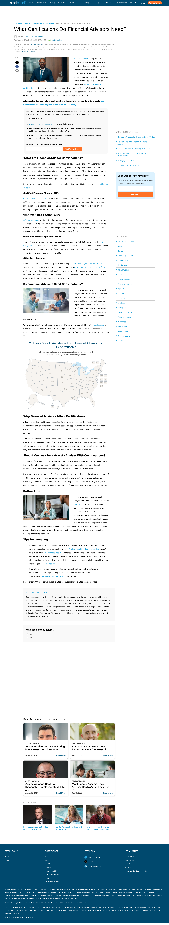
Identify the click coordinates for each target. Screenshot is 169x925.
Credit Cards (123, 260)
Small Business (123, 331)
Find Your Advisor (72, 149)
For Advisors (108, 3)
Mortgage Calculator (126, 160)
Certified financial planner (34, 198)
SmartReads (122, 3)
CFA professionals (31, 220)
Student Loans (123, 336)
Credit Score (123, 265)
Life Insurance (123, 303)
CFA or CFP (79, 504)
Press (47, 878)
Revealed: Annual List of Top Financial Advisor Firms (35, 828)
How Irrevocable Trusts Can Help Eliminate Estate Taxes (98, 828)
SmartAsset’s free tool (53, 553)
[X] (17, 62)
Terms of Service (131, 857)
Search (47, 857)
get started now (49, 564)
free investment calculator (52, 576)
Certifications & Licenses (45, 23)
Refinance (121, 322)
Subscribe (135, 195)
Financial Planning (57, 3)
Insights (120, 289)
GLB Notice (129, 867)
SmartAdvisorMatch (52, 882)
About (47, 860)
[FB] (17, 66)
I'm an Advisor (140, 3)
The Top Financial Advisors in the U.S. (133, 149)
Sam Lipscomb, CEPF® (36, 592)
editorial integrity (36, 44)
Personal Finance (124, 312)
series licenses (98, 325)
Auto (119, 246)
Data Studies (123, 270)
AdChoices (128, 864)
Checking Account (125, 256)
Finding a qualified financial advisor (84, 549)
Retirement (41, 3)
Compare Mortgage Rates (128, 165)
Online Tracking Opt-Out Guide (136, 871)
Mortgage (73, 3)
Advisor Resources (125, 241)
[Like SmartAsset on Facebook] (85, 857)
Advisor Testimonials (52, 874)
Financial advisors (81, 58)
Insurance (121, 293)
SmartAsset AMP (51, 871)
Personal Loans (124, 317)
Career (120, 251)
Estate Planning (124, 279)
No (30, 637)
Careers (7, 860)
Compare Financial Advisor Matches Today (136, 137)
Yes (30, 634)
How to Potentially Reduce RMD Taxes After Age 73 (69, 828)
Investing (85, 3)
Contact (7, 857)
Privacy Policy (129, 860)
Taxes (31, 3)
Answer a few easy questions (41, 124)
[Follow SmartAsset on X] (85, 861)
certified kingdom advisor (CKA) (88, 263)
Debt (119, 274)
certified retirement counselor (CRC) (90, 267)
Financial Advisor (30, 23)
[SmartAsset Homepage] (17, 3)
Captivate (48, 867)
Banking (95, 3)
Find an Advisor (155, 3)
